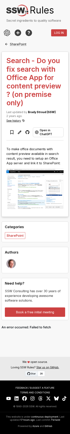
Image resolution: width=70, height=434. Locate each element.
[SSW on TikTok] (64, 398)
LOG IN (59, 32)
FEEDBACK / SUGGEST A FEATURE (35, 388)
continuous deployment (44, 417)
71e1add (55, 420)
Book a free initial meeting (35, 312)
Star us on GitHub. (47, 367)
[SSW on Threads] (40, 398)
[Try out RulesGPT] (7, 33)
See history (13, 120)
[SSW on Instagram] (32, 398)
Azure (35, 426)
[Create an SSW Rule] (18, 33)
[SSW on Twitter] (48, 398)
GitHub (48, 426)
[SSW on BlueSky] (56, 398)
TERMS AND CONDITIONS (35, 392)
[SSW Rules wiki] (29, 33)
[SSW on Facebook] (24, 398)
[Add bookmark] (12, 132)
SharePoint (15, 236)
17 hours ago (27, 419)
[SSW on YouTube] (8, 398)
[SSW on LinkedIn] (16, 398)
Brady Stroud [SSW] (42, 112)
